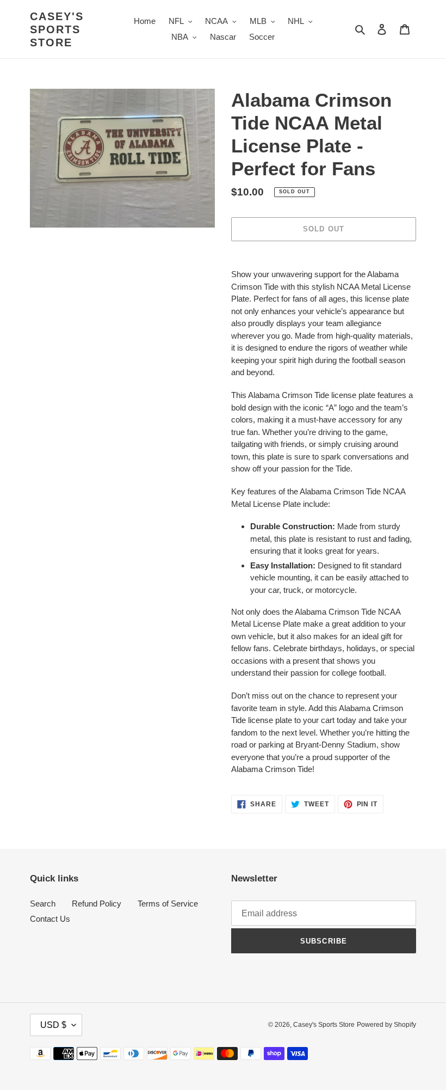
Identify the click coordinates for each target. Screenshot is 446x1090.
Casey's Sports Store (57, 29)
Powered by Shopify (386, 1024)
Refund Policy (96, 903)
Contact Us (50, 918)
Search (42, 903)
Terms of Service (168, 903)
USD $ (53, 1025)
